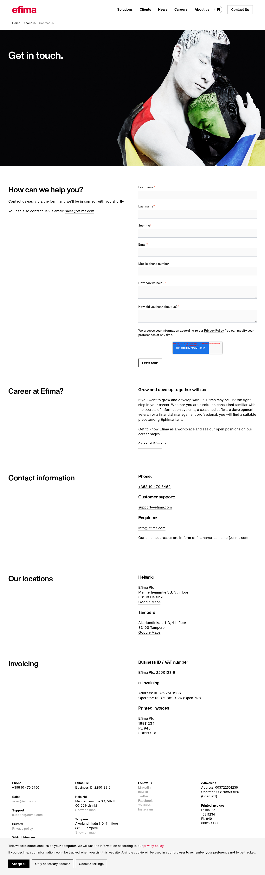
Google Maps (149, 601)
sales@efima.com (79, 210)
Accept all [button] (19, 863)
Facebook (145, 800)
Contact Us (240, 9)
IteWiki (143, 792)
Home (16, 23)
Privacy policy (22, 828)
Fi (218, 9)
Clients (145, 9)
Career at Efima (150, 443)
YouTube (144, 805)
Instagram (145, 809)
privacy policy (153, 845)
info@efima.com (151, 527)
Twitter (143, 796)
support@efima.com (155, 507)
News (162, 9)
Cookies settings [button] (91, 863)
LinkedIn (144, 787)
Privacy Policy (213, 330)
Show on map (85, 810)
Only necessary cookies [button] (52, 863)
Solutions (125, 9)
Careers (181, 9)
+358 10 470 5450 (154, 486)
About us (202, 9)
